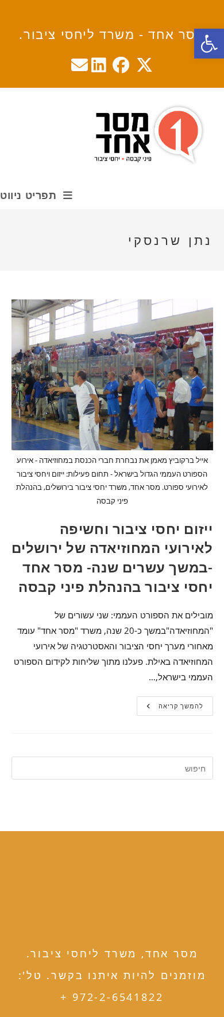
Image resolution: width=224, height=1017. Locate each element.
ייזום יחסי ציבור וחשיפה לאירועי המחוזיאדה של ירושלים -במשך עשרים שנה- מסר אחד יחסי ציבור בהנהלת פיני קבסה (112, 557)
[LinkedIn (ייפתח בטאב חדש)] (98, 65)
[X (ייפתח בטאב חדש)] (144, 65)
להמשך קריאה (170, 708)
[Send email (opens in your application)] (78, 65)
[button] (209, 44)
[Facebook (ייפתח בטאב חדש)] (121, 65)
